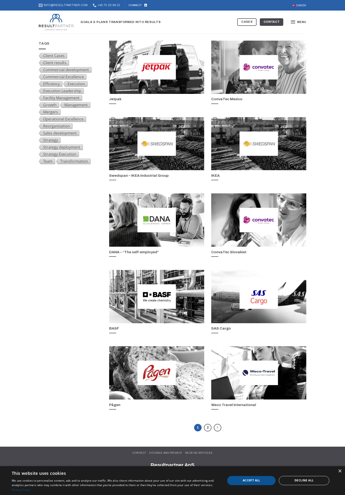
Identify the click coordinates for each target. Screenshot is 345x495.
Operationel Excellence (63, 119)
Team (48, 161)
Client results (54, 62)
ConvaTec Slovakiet (228, 252)
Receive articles (199, 452)
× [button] (339, 471)
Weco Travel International (233, 405)
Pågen (114, 405)
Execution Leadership (62, 90)
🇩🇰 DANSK (299, 5)
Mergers (50, 112)
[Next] (217, 427)
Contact (139, 452)
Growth (50, 104)
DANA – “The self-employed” (134, 252)
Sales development (60, 133)
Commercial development (66, 69)
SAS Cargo (221, 328)
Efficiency (51, 83)
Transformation (74, 161)
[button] (298, 21)
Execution (76, 83)
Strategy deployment (61, 147)
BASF (114, 328)
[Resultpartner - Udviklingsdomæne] (56, 22)
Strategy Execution (59, 154)
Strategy (50, 140)
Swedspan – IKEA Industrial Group (139, 175)
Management (76, 104)
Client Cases (54, 55)
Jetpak (115, 99)
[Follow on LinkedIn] (145, 5)
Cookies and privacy (165, 452)
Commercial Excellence (63, 76)
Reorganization (56, 126)
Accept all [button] (251, 480)
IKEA (215, 175)
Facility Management (61, 97)
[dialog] (172, 480)
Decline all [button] (304, 480)
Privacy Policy (21, 490)
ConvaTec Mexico (226, 99)
